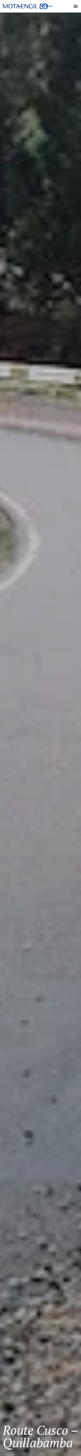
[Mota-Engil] (28, 6)
